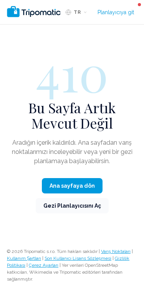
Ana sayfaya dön (72, 186)
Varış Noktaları (116, 251)
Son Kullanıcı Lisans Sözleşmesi (78, 258)
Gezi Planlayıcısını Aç (72, 206)
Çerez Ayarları (43, 265)
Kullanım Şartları (24, 258)
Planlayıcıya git (116, 12)
